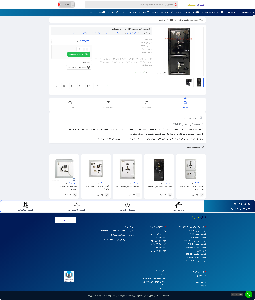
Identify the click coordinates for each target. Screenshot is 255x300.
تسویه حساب (201, 286)
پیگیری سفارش (200, 282)
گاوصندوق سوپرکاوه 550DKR (195, 247)
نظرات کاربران (146, 107)
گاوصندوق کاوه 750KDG (197, 244)
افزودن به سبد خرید (76, 54)
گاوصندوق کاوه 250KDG (197, 237)
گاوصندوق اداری (195, 20)
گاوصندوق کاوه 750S (198, 234)
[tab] (185, 105)
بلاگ (164, 231)
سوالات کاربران (108, 107)
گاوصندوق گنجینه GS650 (196, 257)
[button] (242, 204)
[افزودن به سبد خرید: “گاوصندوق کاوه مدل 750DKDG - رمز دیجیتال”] (202, 195)
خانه (202, 20)
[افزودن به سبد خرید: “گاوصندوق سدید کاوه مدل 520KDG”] (75, 195)
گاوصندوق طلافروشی (158, 251)
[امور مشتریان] (248, 294)
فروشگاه (163, 275)
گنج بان (145, 33)
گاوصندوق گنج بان (87, 33)
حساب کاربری (201, 276)
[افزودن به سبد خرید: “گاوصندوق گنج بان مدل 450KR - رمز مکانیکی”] (170, 195)
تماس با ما (162, 288)
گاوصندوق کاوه (160, 237)
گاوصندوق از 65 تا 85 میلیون (115, 33)
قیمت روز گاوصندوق (158, 234)
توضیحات (185, 107)
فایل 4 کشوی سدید (199, 251)
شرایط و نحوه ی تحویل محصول (154, 282)
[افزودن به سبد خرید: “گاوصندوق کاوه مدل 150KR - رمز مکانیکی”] (107, 195)
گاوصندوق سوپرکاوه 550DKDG (195, 241)
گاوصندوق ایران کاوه (158, 241)
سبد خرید (202, 279)
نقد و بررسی (70, 107)
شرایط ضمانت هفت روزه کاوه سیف (153, 278)
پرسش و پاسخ (161, 285)
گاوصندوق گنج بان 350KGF (196, 254)
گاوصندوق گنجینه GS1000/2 (195, 261)
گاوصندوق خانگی (99, 33)
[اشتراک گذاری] (165, 71)
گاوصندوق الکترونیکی (158, 244)
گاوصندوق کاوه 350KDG (197, 231)
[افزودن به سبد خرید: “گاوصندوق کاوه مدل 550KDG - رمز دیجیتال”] (138, 195)
